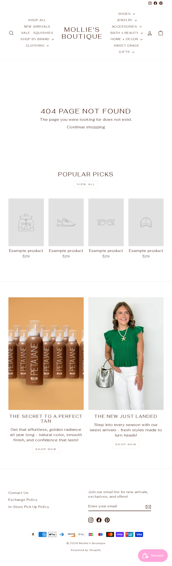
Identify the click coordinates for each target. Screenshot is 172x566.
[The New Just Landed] (126, 353)
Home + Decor (125, 39)
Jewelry (125, 20)
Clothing (36, 45)
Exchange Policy (23, 500)
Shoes (125, 14)
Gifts (125, 52)
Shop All (37, 20)
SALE (25, 33)
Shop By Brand (36, 39)
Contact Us (18, 493)
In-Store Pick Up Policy (28, 507)
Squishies (43, 33)
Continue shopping (86, 127)
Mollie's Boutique (82, 33)
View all (86, 184)
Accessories (125, 26)
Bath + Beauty (125, 33)
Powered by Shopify (86, 550)
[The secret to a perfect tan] (46, 353)
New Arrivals (37, 26)
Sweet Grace (126, 45)
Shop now (126, 444)
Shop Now (46, 449)
